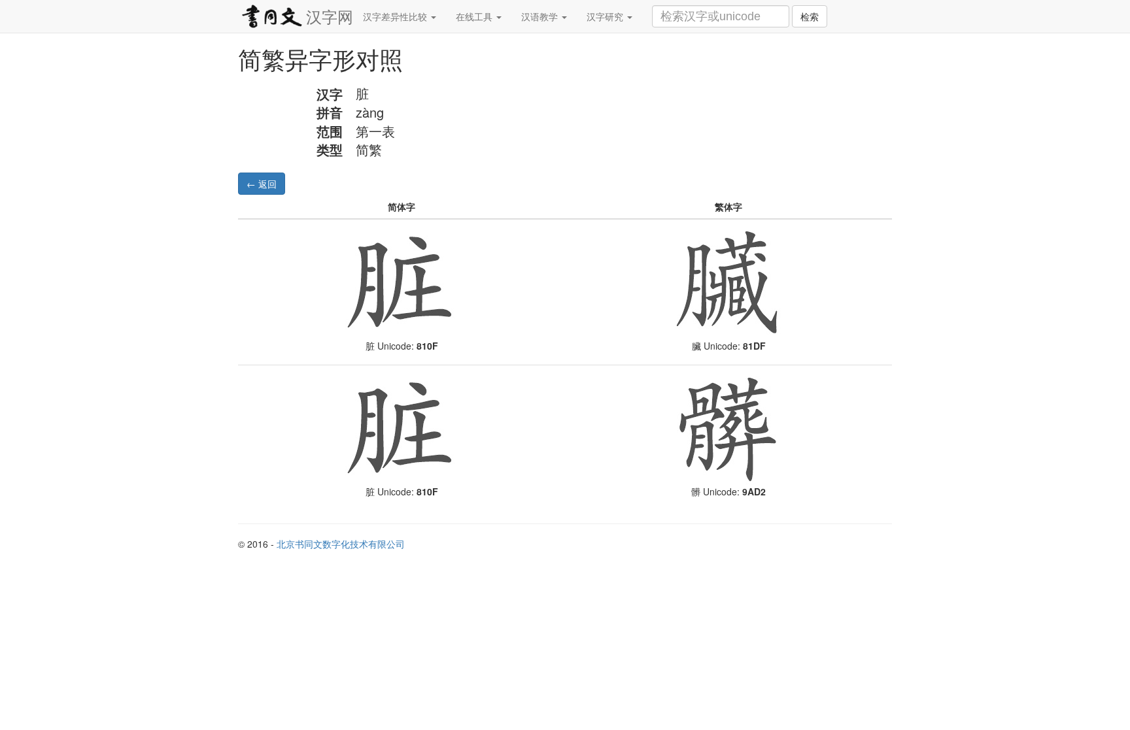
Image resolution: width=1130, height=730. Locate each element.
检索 (809, 16)
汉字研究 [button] (606, 16)
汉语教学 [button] (540, 16)
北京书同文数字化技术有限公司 (341, 543)
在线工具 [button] (475, 16)
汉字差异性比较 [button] (396, 16)
